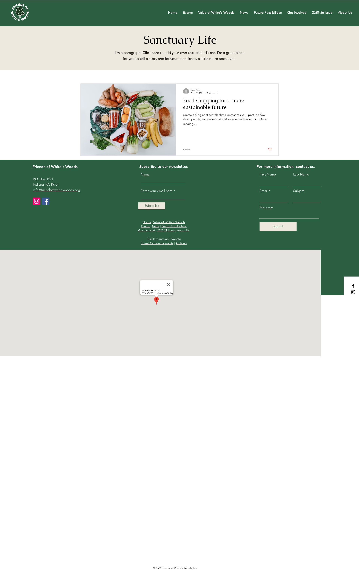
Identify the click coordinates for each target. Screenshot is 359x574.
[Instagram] (353, 292)
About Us (183, 230)
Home (147, 222)
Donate (176, 239)
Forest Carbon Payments (157, 243)
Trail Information (158, 239)
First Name (268, 174)
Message (266, 207)
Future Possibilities (174, 226)
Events (145, 226)
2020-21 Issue (166, 230)
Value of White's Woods (169, 222)
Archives (181, 243)
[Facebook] (353, 285)
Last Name (301, 174)
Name (145, 174)
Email (264, 191)
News (155, 226)
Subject (298, 191)
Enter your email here (157, 191)
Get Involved (146, 230)
